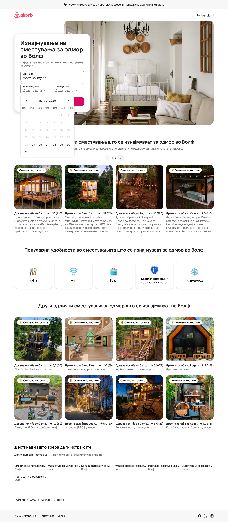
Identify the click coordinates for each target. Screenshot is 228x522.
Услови (62, 516)
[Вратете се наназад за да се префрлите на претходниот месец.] (27, 101)
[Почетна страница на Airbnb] (23, 15)
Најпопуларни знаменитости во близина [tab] (77, 454)
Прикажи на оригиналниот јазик (144, 4)
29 (61, 144)
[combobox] (52, 78)
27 (47, 144)
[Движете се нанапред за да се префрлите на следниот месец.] (68, 101)
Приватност (47, 516)
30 (68, 144)
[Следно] (121, 158)
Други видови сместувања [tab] (30, 454)
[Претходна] (107, 158)
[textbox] (36, 90)
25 (33, 144)
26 (40, 144)
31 (26, 152)
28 (54, 144)
